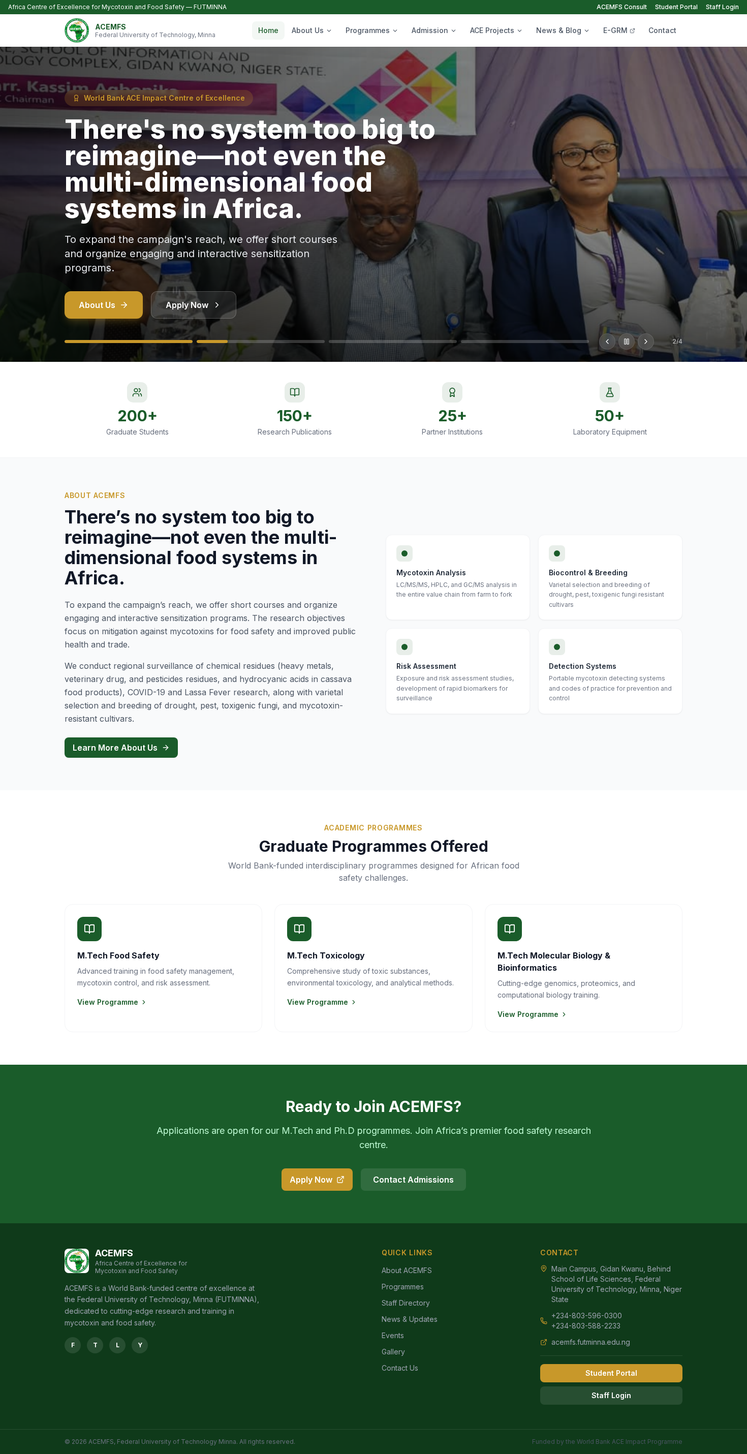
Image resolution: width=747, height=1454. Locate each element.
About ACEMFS (407, 1270)
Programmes (368, 30)
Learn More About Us (115, 748)
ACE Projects (492, 30)
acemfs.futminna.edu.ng (590, 1342)
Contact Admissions (413, 1179)
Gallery (393, 1351)
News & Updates (410, 1319)
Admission (430, 30)
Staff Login (722, 7)
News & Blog (558, 30)
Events (393, 1335)
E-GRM (615, 30)
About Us (308, 30)
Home (268, 30)
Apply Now (187, 305)
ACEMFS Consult (622, 7)
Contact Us (400, 1368)
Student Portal (676, 7)
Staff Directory (406, 1302)
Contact (662, 30)
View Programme (107, 1002)
